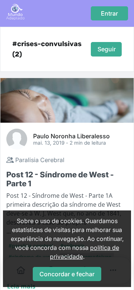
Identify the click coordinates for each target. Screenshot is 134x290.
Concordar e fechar (67, 274)
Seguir (107, 49)
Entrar (109, 13)
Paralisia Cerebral (39, 160)
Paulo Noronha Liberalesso (71, 135)
